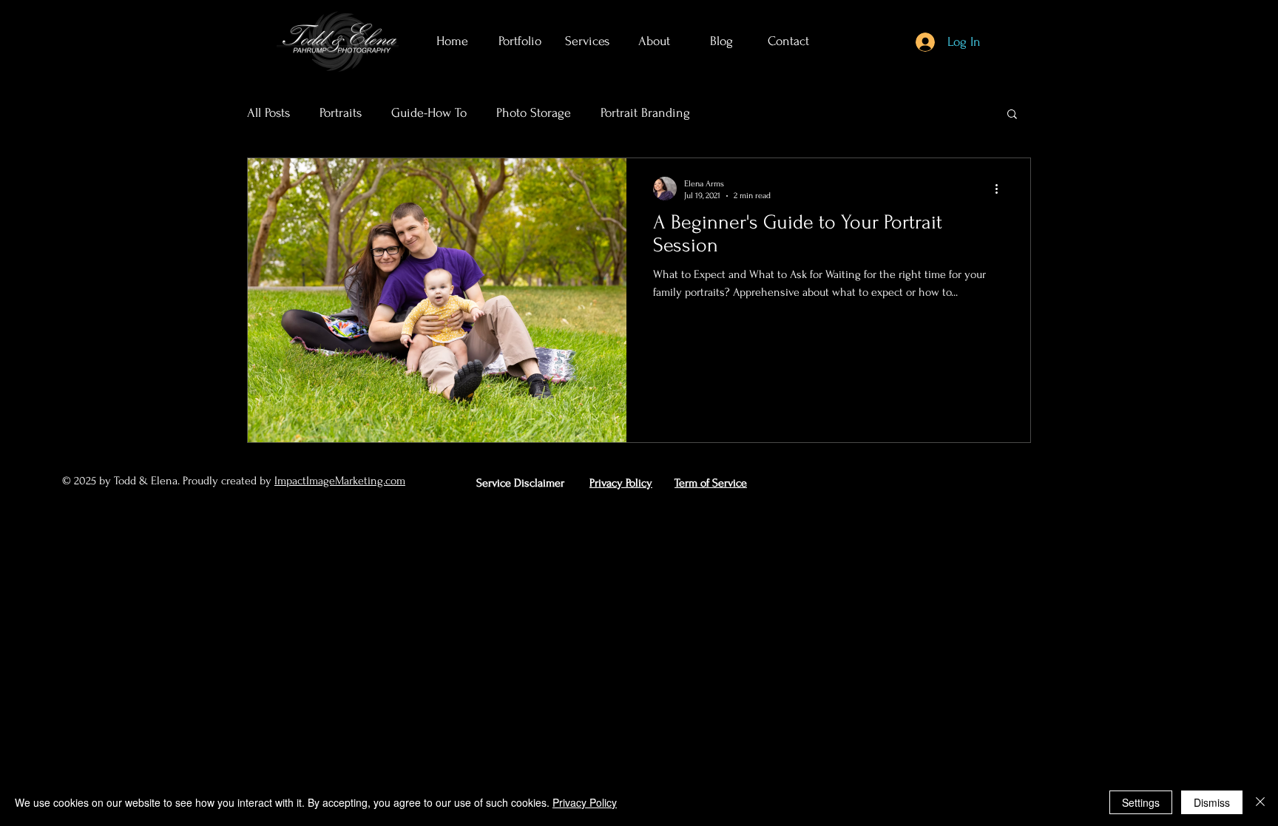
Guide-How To (429, 113)
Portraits (341, 113)
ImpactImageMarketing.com (339, 480)
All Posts (268, 113)
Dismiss (1212, 802)
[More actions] (1001, 188)
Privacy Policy (584, 802)
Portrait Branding (645, 113)
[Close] (1260, 802)
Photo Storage (533, 113)
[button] (1012, 115)
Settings (1141, 802)
